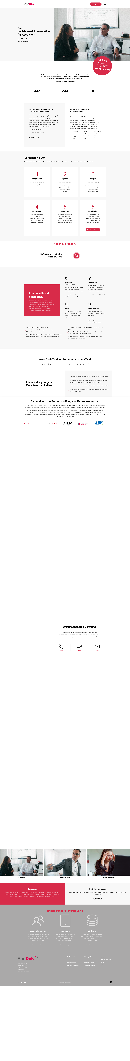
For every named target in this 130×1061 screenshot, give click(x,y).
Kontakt (33, 137)
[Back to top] (111, 982)
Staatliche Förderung (106, 959)
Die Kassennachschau (89, 960)
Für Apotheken (21, 878)
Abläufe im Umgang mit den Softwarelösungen (80, 110)
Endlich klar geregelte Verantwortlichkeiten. (39, 383)
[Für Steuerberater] (65, 862)
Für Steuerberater (65, 878)
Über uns (103, 957)
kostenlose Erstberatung (93, 230)
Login (102, 965)
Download (97, 898)
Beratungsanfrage (95, 4)
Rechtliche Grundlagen (109, 878)
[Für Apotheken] (21, 862)
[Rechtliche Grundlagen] (108, 862)
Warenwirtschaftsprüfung (90, 965)
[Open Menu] (105, 4)
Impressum (61, 982)
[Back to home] (30, 4)
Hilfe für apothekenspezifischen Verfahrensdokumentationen (41, 110)
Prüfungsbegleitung (89, 962)
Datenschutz (68, 982)
